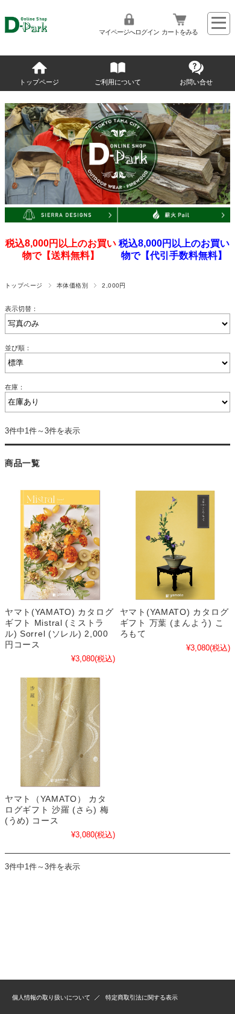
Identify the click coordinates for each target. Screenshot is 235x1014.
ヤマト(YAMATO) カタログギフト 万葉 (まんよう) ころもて (174, 622)
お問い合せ (196, 82)
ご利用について (118, 82)
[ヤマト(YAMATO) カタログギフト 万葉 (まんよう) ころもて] (175, 545)
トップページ (39, 82)
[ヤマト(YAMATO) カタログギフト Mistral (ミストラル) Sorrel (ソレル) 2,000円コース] (60, 545)
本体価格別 (72, 285)
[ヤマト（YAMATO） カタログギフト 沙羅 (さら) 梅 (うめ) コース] (60, 732)
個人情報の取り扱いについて (51, 997)
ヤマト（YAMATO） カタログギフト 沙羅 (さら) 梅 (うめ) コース (57, 809)
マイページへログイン (129, 32)
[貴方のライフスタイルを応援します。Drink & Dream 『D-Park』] (42, 34)
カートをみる (179, 32)
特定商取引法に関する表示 (141, 997)
